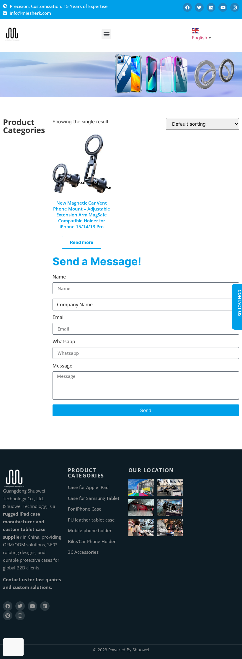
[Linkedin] (211, 7)
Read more (81, 242)
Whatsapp (64, 342)
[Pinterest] (7, 615)
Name (59, 277)
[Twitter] (199, 7)
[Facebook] (187, 7)
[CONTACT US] (237, 322)
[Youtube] (222, 7)
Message (62, 366)
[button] (106, 34)
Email (59, 317)
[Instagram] (234, 7)
